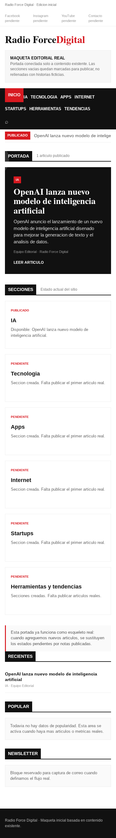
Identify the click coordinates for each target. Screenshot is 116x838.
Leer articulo (29, 262)
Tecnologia (44, 97)
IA (26, 97)
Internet (85, 97)
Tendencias (77, 108)
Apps (65, 97)
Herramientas (45, 108)
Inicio (14, 95)
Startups (15, 108)
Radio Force (45, 39)
